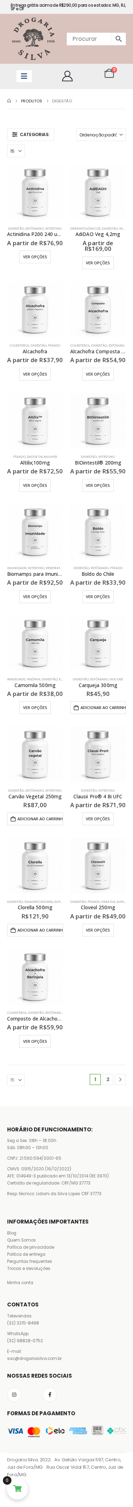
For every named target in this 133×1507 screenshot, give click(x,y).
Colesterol (19, 345)
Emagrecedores (38, 901)
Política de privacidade (30, 1247)
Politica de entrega (26, 1254)
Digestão (16, 228)
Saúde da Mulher (42, 456)
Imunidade (16, 568)
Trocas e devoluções (28, 1268)
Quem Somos (21, 1240)
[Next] (120, 1079)
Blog (11, 1233)
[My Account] (67, 76)
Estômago (35, 228)
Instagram (14, 1395)
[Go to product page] (35, 192)
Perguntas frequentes (29, 1261)
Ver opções (35, 256)
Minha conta (20, 1283)
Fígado (54, 345)
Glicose (116, 679)
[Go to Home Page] (9, 101)
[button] (30, 134)
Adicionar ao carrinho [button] (103, 707)
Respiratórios (58, 568)
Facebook (50, 1395)
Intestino (53, 228)
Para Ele (108, 901)
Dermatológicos (85, 228)
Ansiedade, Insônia (23, 679)
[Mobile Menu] (24, 76)
